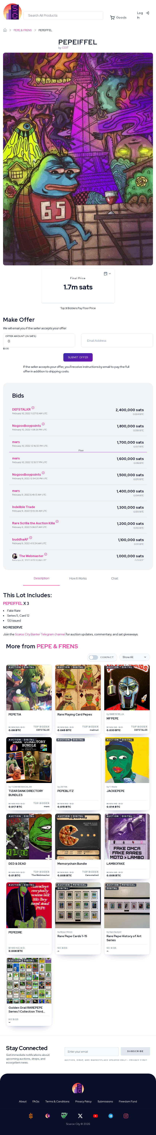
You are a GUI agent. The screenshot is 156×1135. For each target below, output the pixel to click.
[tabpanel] (78, 614)
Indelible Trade (23, 507)
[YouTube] (95, 1116)
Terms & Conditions (57, 1101)
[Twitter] (80, 1116)
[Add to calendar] (107, 273)
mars (16, 442)
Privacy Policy (83, 1101)
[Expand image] (78, 159)
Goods (121, 17)
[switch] (93, 657)
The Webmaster (31, 556)
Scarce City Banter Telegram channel (40, 634)
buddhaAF (20, 539)
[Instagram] (126, 1116)
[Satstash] (31, 1116)
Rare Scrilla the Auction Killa (33, 523)
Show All (128, 657)
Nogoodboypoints (26, 426)
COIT (65, 47)
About (22, 1101)
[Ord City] (48, 1116)
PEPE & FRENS (23, 30)
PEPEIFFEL (13, 603)
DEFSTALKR (21, 410)
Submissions (105, 1101)
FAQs (36, 1101)
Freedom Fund (128, 1101)
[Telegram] (110, 1116)
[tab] (41, 581)
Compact (107, 657)
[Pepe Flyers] (64, 1116)
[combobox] (63, 15)
